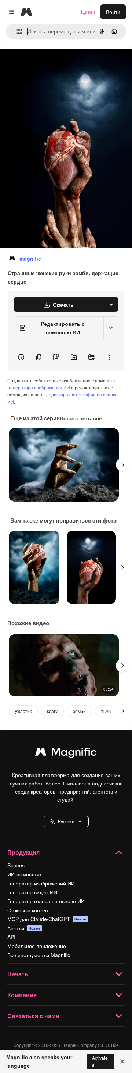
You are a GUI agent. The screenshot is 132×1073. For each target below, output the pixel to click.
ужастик (23, 711)
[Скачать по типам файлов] (111, 304)
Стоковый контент (28, 910)
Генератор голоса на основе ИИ (46, 901)
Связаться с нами (33, 1016)
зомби (79, 711)
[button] (66, 821)
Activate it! (100, 1061)
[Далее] (122, 465)
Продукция (23, 852)
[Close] (122, 1061)
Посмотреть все (81, 418)
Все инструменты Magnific (38, 955)
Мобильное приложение (36, 945)
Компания (22, 995)
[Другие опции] (109, 357)
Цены (88, 11)
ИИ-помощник (24, 874)
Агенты (23, 928)
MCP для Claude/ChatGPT (46, 919)
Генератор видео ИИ (32, 892)
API (11, 937)
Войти (113, 11)
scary (52, 711)
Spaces (16, 865)
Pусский (66, 821)
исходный (49, 63)
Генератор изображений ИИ (41, 883)
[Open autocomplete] (16, 31)
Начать (17, 974)
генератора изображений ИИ (39, 387)
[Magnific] (66, 753)
